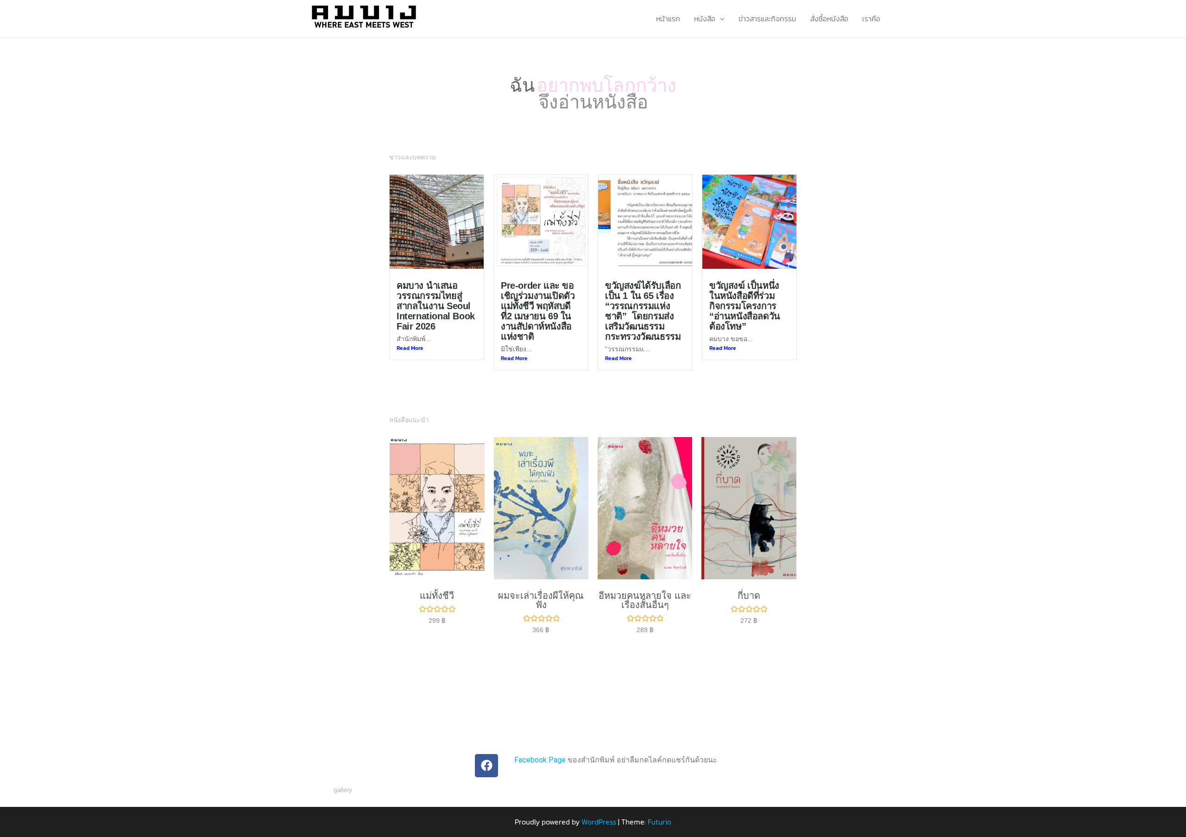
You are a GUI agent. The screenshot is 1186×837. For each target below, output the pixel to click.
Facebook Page (540, 747)
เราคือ (871, 18)
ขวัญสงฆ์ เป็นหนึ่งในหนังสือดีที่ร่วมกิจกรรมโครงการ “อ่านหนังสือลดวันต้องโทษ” (744, 293)
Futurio (659, 809)
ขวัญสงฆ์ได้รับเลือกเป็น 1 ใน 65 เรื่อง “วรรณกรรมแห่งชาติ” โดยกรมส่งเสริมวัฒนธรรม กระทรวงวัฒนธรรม (643, 299)
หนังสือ (704, 18)
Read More (410, 336)
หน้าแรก (668, 18)
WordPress (598, 809)
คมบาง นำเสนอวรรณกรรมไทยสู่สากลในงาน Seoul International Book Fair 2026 (436, 293)
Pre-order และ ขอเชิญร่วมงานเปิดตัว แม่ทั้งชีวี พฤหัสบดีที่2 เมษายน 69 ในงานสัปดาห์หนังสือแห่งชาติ (537, 299)
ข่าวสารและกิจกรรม (767, 18)
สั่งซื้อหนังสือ (829, 18)
